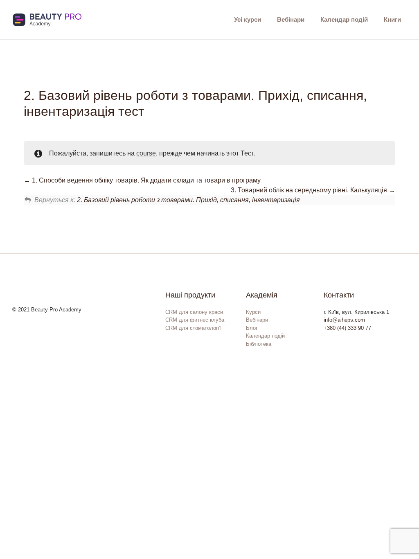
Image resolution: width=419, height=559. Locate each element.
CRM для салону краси (194, 312)
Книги (392, 19)
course (146, 153)
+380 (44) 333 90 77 (347, 328)
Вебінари (290, 19)
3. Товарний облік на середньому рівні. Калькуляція (310, 190)
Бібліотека (258, 344)
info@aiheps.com (344, 320)
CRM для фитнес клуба (194, 320)
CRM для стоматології (193, 328)
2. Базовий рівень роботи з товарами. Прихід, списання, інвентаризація (188, 199)
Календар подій (344, 19)
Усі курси (247, 19)
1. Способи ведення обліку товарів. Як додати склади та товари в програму (145, 180)
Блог (252, 328)
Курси (253, 312)
